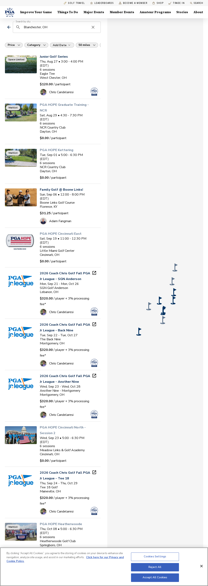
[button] (159, 300)
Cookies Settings (155, 556)
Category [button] (33, 45)
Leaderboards (104, 3)
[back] (9, 27)
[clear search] (93, 27)
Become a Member (135, 3)
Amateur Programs (155, 12)
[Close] (201, 566)
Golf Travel (76, 3)
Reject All (154, 567)
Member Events (122, 12)
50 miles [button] (84, 45)
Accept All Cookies (155, 577)
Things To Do (67, 12)
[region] (104, 566)
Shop (158, 3)
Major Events (93, 12)
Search (198, 3)
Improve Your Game (36, 12)
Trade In (177, 3)
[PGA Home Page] (10, 12)
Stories (182, 12)
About (198, 12)
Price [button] (11, 45)
